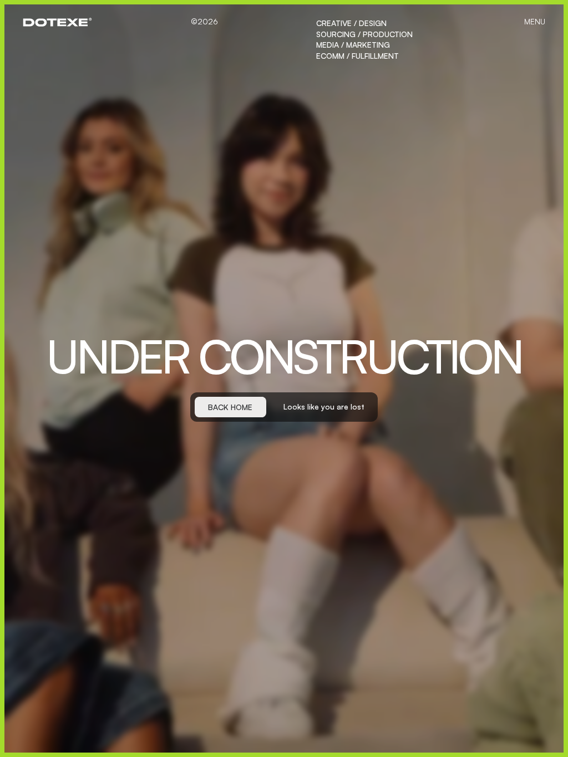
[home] (57, 22)
